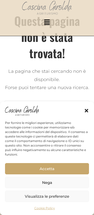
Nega (47, 182)
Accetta (47, 168)
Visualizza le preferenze (47, 196)
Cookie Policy (44, 208)
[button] (86, 110)
